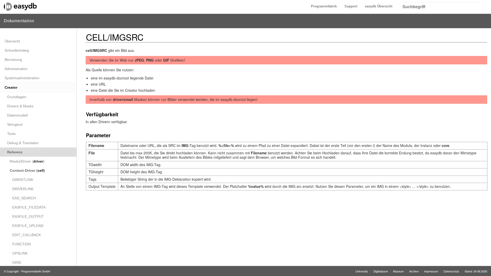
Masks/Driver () (27, 161)
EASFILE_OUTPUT (28, 216)
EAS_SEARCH (24, 198)
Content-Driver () (27, 170)
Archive (414, 271)
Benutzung (13, 59)
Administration (16, 69)
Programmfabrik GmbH (35, 271)
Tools (11, 134)
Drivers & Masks (20, 106)
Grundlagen (16, 97)
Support (350, 6)
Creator (11, 87)
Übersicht (12, 41)
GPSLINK (20, 253)
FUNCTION (21, 244)
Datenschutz (451, 271)
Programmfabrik (324, 6)
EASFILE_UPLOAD (27, 226)
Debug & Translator (23, 143)
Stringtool (15, 124)
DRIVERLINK (23, 189)
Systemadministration (22, 78)
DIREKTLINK (22, 180)
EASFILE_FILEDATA (29, 207)
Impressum (431, 271)
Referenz (15, 152)
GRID (16, 262)
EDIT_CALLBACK (26, 235)
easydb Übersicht (378, 6)
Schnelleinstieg (17, 50)
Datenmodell (17, 115)
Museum (398, 271)
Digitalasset (380, 271)
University (361, 271)
